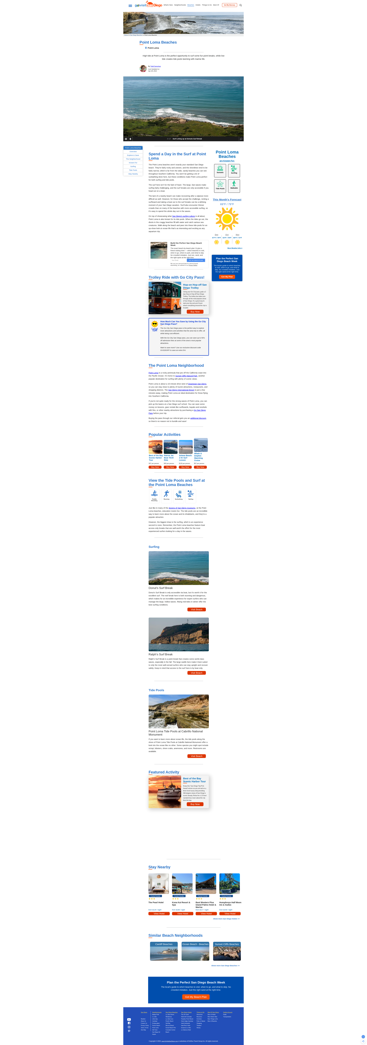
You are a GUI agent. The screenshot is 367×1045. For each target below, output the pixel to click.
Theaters (199, 1025)
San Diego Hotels (186, 1012)
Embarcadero (156, 1023)
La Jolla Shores (170, 1014)
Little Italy (155, 1019)
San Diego (144, 1012)
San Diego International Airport (181, 390)
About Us (143, 1021)
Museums (199, 1016)
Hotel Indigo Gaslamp (187, 1021)
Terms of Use (144, 1027)
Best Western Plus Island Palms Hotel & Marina (206, 904)
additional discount (198, 418)
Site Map (143, 1030)
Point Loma (153, 48)
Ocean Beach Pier (171, 1027)
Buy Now (195, 311)
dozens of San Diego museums (182, 508)
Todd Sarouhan (155, 66)
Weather (143, 1019)
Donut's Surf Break (161, 588)
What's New (168, 5)
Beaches (190, 5)
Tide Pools (133, 170)
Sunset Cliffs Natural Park (186, 376)
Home (126, 35)
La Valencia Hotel (186, 1030)
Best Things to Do (213, 1019)
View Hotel (159, 913)
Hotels (198, 5)
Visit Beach (196, 609)
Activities (199, 1019)
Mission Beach (170, 1025)
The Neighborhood (133, 159)
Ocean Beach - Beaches (195, 944)
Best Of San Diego (213, 1012)
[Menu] (130, 6)
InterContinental (185, 1023)
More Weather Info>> (234, 248)
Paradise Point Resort (187, 1019)
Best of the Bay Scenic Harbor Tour (156, 457)
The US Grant (185, 1014)
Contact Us (144, 1023)
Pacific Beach (156, 1025)
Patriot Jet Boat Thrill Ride (169, 457)
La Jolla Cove (169, 1019)
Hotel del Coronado (186, 1016)
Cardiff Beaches (164, 944)
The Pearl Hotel (156, 902)
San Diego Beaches (136, 35)
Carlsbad (154, 1021)
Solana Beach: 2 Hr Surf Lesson (185, 457)
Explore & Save (133, 155)
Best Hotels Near (212, 1016)
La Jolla (154, 1016)
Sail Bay (168, 1023)
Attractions (200, 1014)
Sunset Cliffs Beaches (227, 944)
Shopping (199, 1023)
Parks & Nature (201, 1021)
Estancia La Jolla (186, 1027)
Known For (133, 163)
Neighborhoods (180, 5)
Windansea (169, 1016)
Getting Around (227, 1012)
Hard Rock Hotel (185, 1025)
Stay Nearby (133, 174)
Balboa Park (155, 1014)
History (199, 1027)
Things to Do (207, 5)
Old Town (154, 1030)
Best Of (216, 5)
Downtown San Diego (197, 384)
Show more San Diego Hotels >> (226, 919)
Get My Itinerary (229, 5)
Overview (133, 152)
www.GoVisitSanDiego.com (170, 1041)
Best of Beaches (212, 1021)
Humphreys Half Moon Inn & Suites (230, 903)
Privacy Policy (145, 1025)
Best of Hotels (212, 1014)
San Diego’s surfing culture (183, 216)
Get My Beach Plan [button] (196, 996)
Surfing (133, 166)
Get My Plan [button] (227, 277)
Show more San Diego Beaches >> (225, 966)
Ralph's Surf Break (161, 654)
